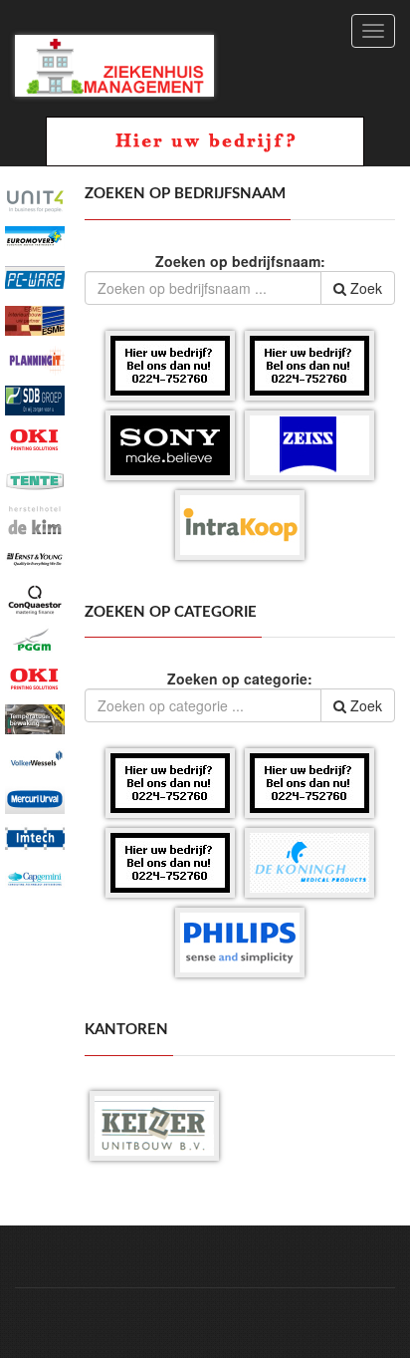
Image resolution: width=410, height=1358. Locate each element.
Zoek (364, 288)
